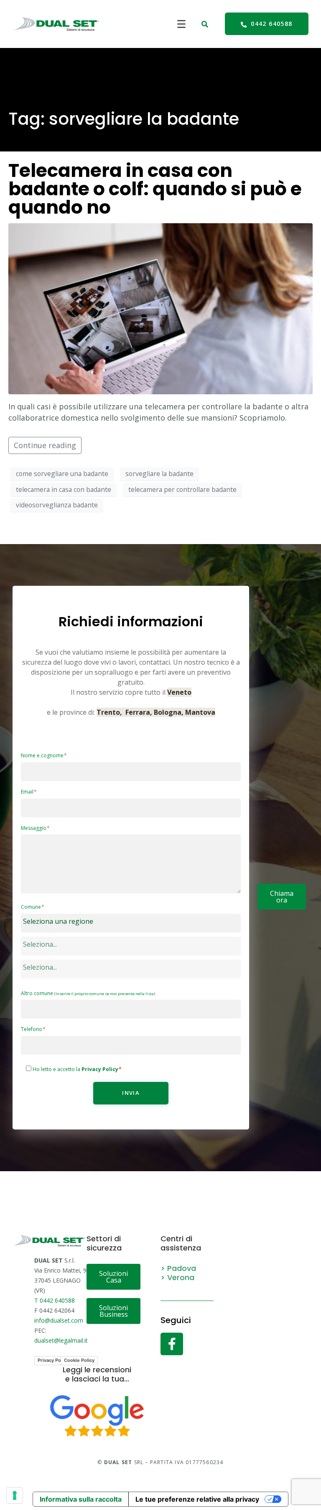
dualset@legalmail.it (61, 1340)
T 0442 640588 (54, 1300)
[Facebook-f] (171, 1344)
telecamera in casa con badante (63, 489)
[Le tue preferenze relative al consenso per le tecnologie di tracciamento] (15, 1495)
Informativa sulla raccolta (81, 1499)
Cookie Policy (79, 1360)
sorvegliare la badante (159, 473)
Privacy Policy (53, 1360)
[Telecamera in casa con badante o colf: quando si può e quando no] (160, 308)
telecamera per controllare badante (182, 489)
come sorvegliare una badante (62, 473)
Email (28, 792)
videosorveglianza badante (57, 504)
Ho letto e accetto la (76, 1069)
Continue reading (45, 445)
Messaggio (34, 828)
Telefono (32, 1029)
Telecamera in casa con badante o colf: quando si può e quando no (155, 189)
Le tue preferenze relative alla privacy (197, 1499)
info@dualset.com (58, 1320)
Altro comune (88, 993)
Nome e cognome (43, 755)
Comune (31, 907)
